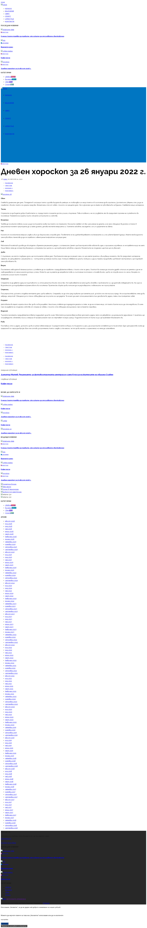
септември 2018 (11, 766)
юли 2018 (8, 771)
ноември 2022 (10, 637)
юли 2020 (8, 709)
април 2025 (9, 562)
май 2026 (8, 529)
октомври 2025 (11, 547)
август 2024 (10, 583)
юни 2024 (8, 588)
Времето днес (7, 47)
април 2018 (9, 779)
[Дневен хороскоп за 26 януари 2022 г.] (6, 194)
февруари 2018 (10, 784)
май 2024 (8, 591)
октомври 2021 (11, 671)
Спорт (8, 16)
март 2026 (9, 534)
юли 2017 (8, 802)
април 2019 (9, 748)
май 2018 (8, 776)
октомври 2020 (11, 701)
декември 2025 (10, 542)
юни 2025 (8, 557)
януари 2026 (9, 539)
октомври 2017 (11, 794)
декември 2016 (10, 820)
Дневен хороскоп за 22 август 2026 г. (16, 433)
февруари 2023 (10, 629)
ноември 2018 (10, 761)
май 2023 (8, 622)
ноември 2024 (10, 575)
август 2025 (10, 552)
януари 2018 (9, 787)
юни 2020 (8, 712)
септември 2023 (11, 611)
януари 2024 (9, 601)
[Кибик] (4, 5)
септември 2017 (11, 797)
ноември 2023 (10, 606)
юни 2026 (8, 526)
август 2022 (10, 645)
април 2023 (9, 624)
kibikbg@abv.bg (6, 838)
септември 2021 (11, 673)
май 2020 (8, 714)
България (9, 11)
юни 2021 (8, 681)
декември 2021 (10, 665)
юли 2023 (8, 616)
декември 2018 (10, 758)
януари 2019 (9, 756)
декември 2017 (10, 789)
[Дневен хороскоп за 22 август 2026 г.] (6, 429)
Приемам (5, 923)
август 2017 (9, 799)
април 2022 (9, 655)
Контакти (9, 21)
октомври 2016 (11, 825)
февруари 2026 (11, 536)
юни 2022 (8, 650)
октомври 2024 (11, 578)
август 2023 (10, 614)
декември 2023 (10, 604)
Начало (8, 8)
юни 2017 (8, 805)
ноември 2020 (10, 699)
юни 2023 (8, 619)
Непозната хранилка (16, 899)
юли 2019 (8, 740)
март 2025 (9, 565)
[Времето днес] (3, 40)
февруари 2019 (10, 753)
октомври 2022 (11, 640)
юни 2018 (8, 774)
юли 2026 (8, 524)
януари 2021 (9, 694)
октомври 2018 (11, 763)
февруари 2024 (10, 598)
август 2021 (9, 676)
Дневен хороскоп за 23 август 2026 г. (16, 68)
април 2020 (9, 717)
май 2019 (8, 745)
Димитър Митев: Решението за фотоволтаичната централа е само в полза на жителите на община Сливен (57, 374)
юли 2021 (8, 678)
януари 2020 (9, 725)
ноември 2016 (10, 823)
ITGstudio (46, 903)
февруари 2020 (11, 722)
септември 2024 (11, 580)
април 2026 (9, 531)
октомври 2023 (11, 609)
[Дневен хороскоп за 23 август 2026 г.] (5, 62)
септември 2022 (11, 642)
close (3, 2)
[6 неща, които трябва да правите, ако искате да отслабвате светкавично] (7, 30)
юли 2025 (8, 555)
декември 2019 (10, 727)
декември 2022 (10, 634)
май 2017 (8, 807)
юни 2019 (8, 743)
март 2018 (9, 781)
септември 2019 (11, 735)
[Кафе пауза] (7, 51)
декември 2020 (10, 696)
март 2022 (9, 658)
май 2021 (8, 683)
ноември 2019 (10, 730)
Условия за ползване (8, 843)
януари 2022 (9, 663)
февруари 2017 (10, 815)
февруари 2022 (10, 660)
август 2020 (10, 707)
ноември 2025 (10, 544)
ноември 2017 (10, 792)
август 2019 (9, 738)
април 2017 (9, 810)
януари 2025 (9, 570)
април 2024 (9, 593)
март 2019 (9, 750)
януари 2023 (9, 632)
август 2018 (10, 769)
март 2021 (9, 689)
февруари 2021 (10, 691)
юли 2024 (8, 585)
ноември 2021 (10, 668)
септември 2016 (11, 828)
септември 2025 (11, 549)
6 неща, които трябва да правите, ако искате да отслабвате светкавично (32, 36)
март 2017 (9, 812)
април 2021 (9, 686)
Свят (7, 14)
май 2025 (8, 560)
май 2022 (8, 653)
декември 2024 (10, 573)
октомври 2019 (11, 732)
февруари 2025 (10, 567)
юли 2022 (8, 647)
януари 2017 (9, 818)
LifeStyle (9, 19)
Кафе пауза (5, 58)
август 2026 (10, 521)
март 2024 (9, 596)
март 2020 (9, 720)
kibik (5, 179)
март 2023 (9, 627)
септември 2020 (11, 704)
